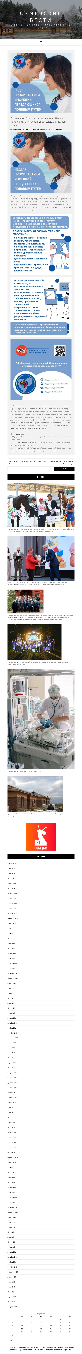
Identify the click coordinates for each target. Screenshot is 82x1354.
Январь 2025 (12, 958)
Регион (59, 129)
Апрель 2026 (12, 884)
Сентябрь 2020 (13, 1212)
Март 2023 (11, 1068)
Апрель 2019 (12, 1297)
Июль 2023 (11, 1048)
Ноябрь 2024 (12, 968)
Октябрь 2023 (12, 1033)
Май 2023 (11, 1058)
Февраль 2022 (12, 1132)
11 (22, 1326)
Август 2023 (12, 1043)
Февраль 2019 (12, 1307)
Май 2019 (11, 1292)
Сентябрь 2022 (13, 1098)
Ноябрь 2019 (12, 1262)
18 (22, 1329)
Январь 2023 (12, 1078)
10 (12, 1326)
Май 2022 (11, 1118)
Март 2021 (11, 1182)
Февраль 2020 (12, 1247)
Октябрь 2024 (12, 973)
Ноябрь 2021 (12, 1147)
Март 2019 (11, 1302)
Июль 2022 (11, 1108)
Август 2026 (12, 864)
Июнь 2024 (11, 993)
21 (51, 1329)
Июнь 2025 (11, 933)
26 (31, 1332)
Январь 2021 (12, 1192)
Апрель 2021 (12, 1177)
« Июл (10, 1340)
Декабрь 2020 (12, 1197)
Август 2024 (12, 983)
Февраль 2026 (12, 894)
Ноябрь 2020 (12, 1202)
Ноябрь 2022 (12, 1088)
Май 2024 (11, 998)
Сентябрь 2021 (13, 1157)
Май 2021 (11, 1172)
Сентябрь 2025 (13, 918)
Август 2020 (12, 1217)
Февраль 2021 (12, 1187)
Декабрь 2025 (12, 903)
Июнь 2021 (11, 1167)
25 (22, 1332)
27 (41, 1332)
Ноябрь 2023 (12, 1028)
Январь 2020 (12, 1252)
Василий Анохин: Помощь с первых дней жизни (24, 771)
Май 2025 (11, 938)
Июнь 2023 (11, 1053)
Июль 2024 (11, 988)
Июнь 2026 (11, 874)
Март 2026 (11, 889)
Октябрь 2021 (12, 1152)
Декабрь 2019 (12, 1257)
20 (41, 1329)
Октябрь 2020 (12, 1207)
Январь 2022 (12, 1137)
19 (31, 1329)
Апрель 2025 (12, 943)
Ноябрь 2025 (12, 908)
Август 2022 (12, 1103)
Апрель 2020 (12, 1237)
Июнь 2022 (11, 1113)
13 (41, 1326)
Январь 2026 (12, 899)
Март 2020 (11, 1242)
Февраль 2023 (12, 1073)
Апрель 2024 (12, 1003)
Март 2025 (11, 948)
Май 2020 (11, 1232)
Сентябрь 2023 (13, 1038)
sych (26, 129)
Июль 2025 (11, 928)
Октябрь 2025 (12, 913)
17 (12, 1329)
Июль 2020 (11, 1222)
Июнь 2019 (11, 1287)
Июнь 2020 (11, 1227)
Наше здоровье (38, 129)
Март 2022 (11, 1127)
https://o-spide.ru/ (18, 437)
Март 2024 (11, 1008)
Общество (50, 129)
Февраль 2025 (12, 953)
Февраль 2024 (12, 1013)
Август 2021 (12, 1162)
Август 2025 (12, 923)
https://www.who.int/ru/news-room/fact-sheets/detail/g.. (35, 448)
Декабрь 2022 (12, 1083)
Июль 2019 (11, 1282)
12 (31, 1326)
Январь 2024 (12, 1018)
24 (12, 1332)
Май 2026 (11, 879)
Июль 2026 (11, 869)
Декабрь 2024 (12, 963)
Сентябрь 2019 (13, 1272)
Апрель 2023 (12, 1063)
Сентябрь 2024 (13, 978)
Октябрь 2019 (12, 1267)
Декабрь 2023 (12, 1023)
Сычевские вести (41, 16)
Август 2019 (12, 1277)
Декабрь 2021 (12, 1142)
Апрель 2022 (12, 1123)
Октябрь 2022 (12, 1093)
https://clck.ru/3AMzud (20, 442)
